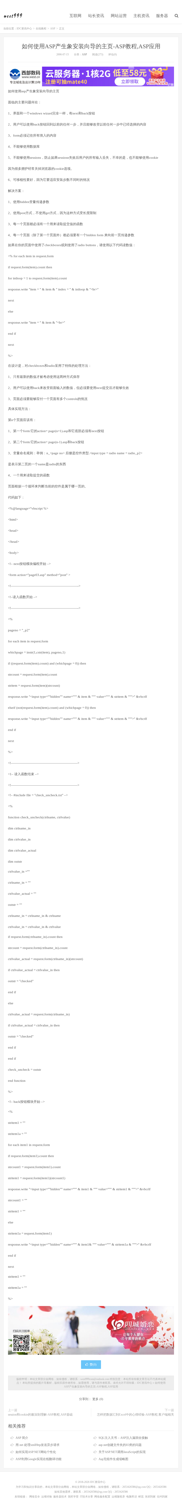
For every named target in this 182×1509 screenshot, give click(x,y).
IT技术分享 (86, 1496)
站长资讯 (96, 16)
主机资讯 (141, 16)
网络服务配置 (102, 1496)
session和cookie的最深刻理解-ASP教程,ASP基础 (40, 1414)
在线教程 (41, 28)
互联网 (75, 16)
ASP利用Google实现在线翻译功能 (38, 1459)
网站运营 (119, 16)
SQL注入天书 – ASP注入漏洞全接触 (123, 1437)
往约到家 (162, 1496)
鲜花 (141, 1496)
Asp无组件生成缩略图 (113, 1459)
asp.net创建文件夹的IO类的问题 (120, 1445)
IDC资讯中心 (13, 15)
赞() (93, 1364)
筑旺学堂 (73, 1496)
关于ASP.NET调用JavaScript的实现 (122, 1452)
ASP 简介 (22, 1437)
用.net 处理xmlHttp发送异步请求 (37, 1445)
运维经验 (46, 1496)
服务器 (162, 16)
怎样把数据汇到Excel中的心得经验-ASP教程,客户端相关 (135, 1414)
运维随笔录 (118, 1496)
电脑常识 (131, 1496)
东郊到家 (150, 1496)
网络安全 (34, 1496)
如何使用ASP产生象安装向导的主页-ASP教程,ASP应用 (91, 46)
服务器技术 (60, 1496)
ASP (52, 28)
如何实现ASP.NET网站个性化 (36, 1452)
